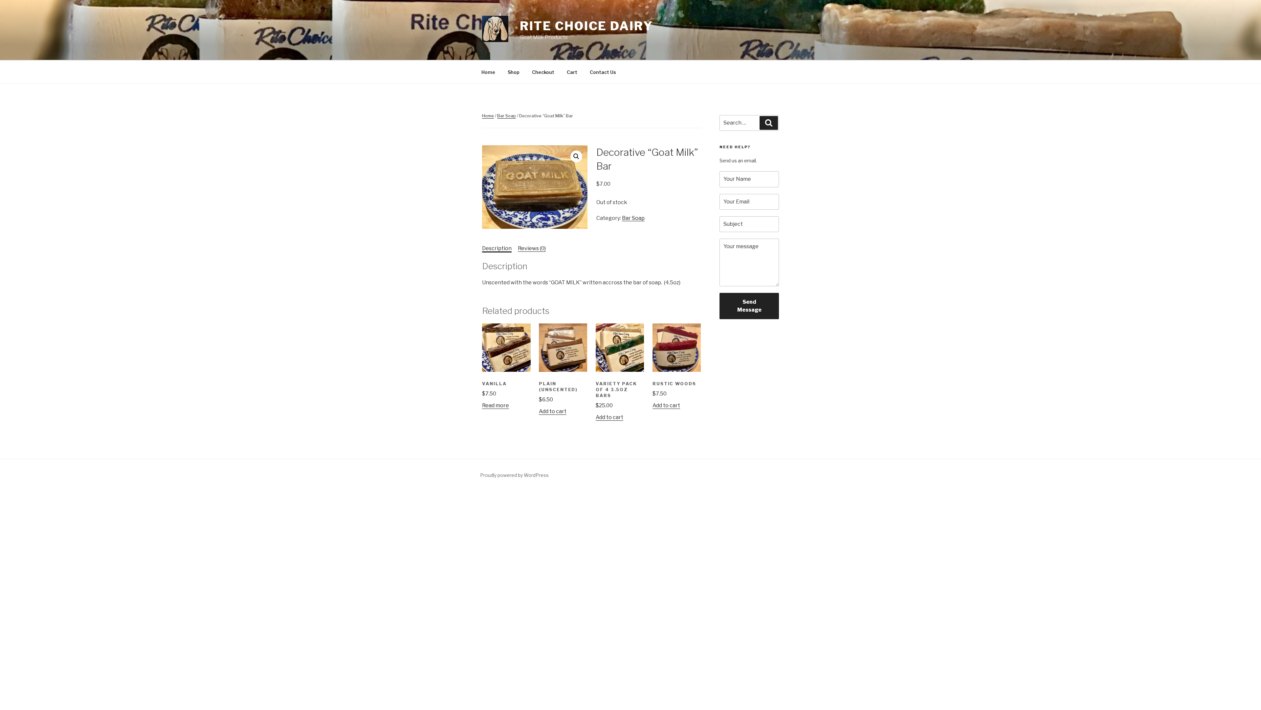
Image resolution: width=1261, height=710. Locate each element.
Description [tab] (497, 248)
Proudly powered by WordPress (514, 475)
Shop (514, 72)
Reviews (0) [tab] (532, 248)
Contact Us (603, 72)
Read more (495, 405)
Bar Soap (506, 115)
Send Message (749, 306)
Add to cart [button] (552, 411)
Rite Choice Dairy (586, 26)
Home (488, 72)
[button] (576, 156)
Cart (572, 72)
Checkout (543, 72)
